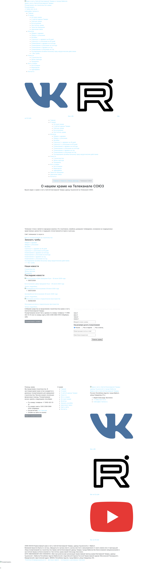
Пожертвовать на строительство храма (38, 5)
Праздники (35, 61)
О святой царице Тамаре (39, 19)
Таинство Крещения (38, 27)
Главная (30, 13)
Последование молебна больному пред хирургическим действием (53, 51)
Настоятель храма (37, 25)
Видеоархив (35, 67)
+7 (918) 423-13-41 (31, 9)
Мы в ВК (71, 116)
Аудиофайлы (35, 69)
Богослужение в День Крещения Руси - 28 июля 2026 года (44, 284)
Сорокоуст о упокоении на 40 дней (43, 41)
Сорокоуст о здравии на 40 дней (42, 39)
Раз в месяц (99, 327)
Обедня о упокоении (38, 35)
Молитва (31, 31)
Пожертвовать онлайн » (33, 321)
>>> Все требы (30, 263)
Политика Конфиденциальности (35, 560)
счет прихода (42, 410)
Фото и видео (32, 63)
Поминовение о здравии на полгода (43, 43)
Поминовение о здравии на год (41, 47)
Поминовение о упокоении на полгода (44, 45)
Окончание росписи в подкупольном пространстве (42, 304)
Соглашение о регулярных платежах (73, 560)
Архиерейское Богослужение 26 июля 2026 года (41, 294)
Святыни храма (36, 21)
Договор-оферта (53, 560)
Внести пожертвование (33, 416)
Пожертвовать (29, 7)
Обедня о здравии (37, 33)
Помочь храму (97, 339)
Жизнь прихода (36, 59)
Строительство (36, 57)
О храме (31, 15)
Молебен (34, 37)
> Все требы (35, 53)
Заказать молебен (67, 403)
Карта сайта (65, 407)
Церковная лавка (37, 29)
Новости (31, 55)
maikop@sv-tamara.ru (32, 11)
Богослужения (36, 23)
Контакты (31, 71)
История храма (36, 17)
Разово (78, 327)
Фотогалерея (35, 65)
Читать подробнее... (31, 286)
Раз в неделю (87, 327)
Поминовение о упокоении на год (42, 49)
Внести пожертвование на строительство (39, 237)
